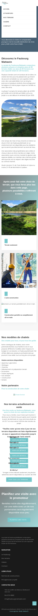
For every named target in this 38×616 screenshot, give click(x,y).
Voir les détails (19, 440)
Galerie (6, 22)
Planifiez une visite (18, 520)
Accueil (6, 9)
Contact (7, 26)
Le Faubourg (8, 13)
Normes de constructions (10, 576)
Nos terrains (8, 18)
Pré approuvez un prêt (9, 580)
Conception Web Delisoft (19, 611)
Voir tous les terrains (18, 479)
